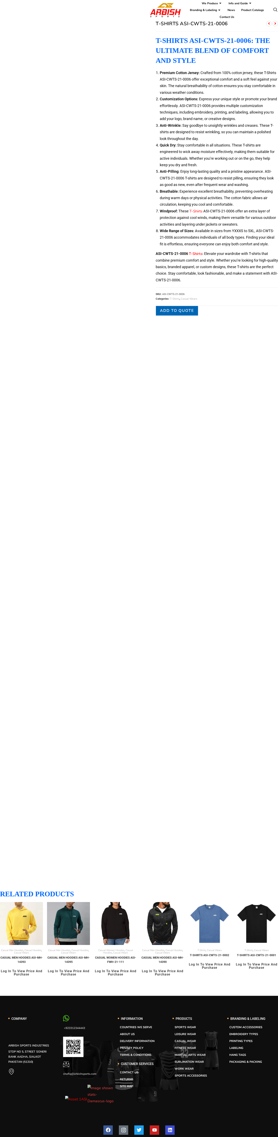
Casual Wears (189, 299)
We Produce (210, 3)
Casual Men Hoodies (12, 950)
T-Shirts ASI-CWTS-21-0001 (256, 955)
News (231, 10)
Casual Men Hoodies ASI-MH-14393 (21, 959)
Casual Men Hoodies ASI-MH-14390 (162, 959)
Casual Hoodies (33, 950)
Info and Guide (238, 3)
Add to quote (177, 310)
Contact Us (227, 17)
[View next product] (275, 23)
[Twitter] (139, 1130)
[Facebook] (108, 1130)
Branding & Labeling (203, 10)
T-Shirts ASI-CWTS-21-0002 (209, 955)
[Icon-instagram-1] (123, 1130)
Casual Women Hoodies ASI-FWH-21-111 (115, 959)
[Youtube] (154, 1130)
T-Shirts (195, 211)
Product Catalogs (252, 10)
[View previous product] (269, 23)
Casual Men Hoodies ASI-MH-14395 (68, 959)
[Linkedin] (170, 1130)
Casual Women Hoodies (111, 950)
